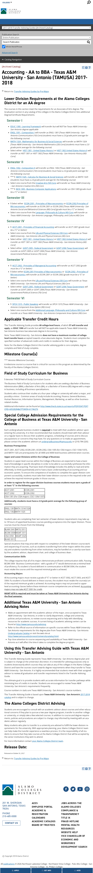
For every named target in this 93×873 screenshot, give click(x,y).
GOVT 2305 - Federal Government (38, 248)
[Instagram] (87, 791)
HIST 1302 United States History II (72, 150)
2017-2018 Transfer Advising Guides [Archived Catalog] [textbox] (28, 27)
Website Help (69, 832)
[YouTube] (80, 791)
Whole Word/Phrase (14, 46)
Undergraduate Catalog (19, 633)
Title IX (65, 817)
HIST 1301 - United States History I (38, 150)
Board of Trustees (43, 825)
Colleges (6, 2)
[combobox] (46, 27)
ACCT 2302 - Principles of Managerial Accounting (34, 265)
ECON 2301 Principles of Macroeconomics (43, 271)
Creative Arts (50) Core (46, 183)
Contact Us (11, 823)
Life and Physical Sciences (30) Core (52, 233)
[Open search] (89, 2)
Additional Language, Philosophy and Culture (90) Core (60, 310)
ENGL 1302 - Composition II (22, 168)
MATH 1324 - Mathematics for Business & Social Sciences (36, 141)
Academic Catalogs (44, 821)
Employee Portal (42, 806)
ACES (35, 803)
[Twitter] (66, 791)
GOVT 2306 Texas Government (70, 248)
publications (9, 864)
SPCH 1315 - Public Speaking (25, 304)
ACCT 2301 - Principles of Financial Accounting (33, 227)
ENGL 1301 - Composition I (22, 132)
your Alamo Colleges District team (47, 741)
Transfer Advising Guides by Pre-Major (31, 91)
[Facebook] (73, 791)
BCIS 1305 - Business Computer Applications (36, 189)
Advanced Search (10, 52)
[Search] (88, 42)
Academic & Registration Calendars (40, 814)
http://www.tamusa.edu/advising (31, 624)
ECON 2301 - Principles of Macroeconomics (43, 203)
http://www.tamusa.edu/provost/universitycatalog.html (33, 636)
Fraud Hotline (70, 821)
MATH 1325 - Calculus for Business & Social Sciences (39, 177)
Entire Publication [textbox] (11, 37)
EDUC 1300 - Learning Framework (25, 126)
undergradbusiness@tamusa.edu (56, 441)
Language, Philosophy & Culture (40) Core (55, 212)
